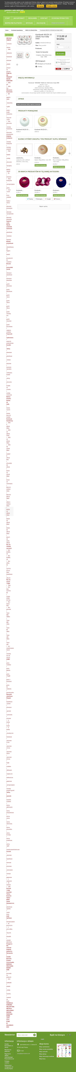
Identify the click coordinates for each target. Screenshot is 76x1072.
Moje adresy (42, 1054)
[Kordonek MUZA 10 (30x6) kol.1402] (24, 182)
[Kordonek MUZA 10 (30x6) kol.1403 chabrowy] (61, 182)
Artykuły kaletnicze (9, 950)
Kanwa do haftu (8, 402)
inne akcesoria (9, 122)
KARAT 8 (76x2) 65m (8, 456)
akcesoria (9, 382)
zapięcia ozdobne (8, 331)
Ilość (58, 44)
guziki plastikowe (9, 290)
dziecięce (8, 707)
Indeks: (37, 42)
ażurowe (8, 718)
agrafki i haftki (8, 98)
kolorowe (8, 60)
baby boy (8, 87)
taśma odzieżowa (9, 822)
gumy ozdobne (8, 663)
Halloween (9, 770)
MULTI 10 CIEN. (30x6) (8, 540)
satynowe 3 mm (8, 741)
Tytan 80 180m (7, 629)
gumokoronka (9, 692)
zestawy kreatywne (9, 142)
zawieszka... (20, 158)
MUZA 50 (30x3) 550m (8, 530)
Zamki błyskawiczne (9, 902)
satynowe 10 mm (8, 747)
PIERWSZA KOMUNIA (9, 1004)
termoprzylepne (9, 921)
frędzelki (8, 239)
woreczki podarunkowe (9, 342)
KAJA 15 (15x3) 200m (8, 473)
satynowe (8, 855)
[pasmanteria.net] (15, 10)
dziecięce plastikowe (9, 273)
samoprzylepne (9, 184)
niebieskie (9, 53)
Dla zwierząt (8, 946)
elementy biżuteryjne (9, 207)
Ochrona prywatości (60, 18)
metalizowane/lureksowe (9, 849)
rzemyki (8, 873)
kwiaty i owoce (8, 201)
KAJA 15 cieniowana (9, 481)
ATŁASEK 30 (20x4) (9, 465)
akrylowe (8, 363)
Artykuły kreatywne (9, 137)
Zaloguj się (41, 23)
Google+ (48, 199)
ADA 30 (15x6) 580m (8, 447)
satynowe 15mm (8, 752)
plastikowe (9, 232)
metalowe (8, 236)
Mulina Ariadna (8, 397)
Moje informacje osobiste (46, 1056)
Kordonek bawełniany (9, 419)
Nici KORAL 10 (8, 552)
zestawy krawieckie (9, 127)
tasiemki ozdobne (8, 800)
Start (7, 18)
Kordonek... (38, 158)
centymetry (9, 103)
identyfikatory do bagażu (9, 248)
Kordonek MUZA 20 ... (41, 129)
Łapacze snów (8, 222)
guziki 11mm (8, 296)
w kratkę (8, 721)
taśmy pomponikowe (9, 811)
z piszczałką (9, 928)
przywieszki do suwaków (9, 260)
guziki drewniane (9, 285)
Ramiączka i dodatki (9, 954)
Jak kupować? (19, 18)
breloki (8, 254)
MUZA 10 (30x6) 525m (8, 512)
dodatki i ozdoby (8, 156)
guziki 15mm (8, 301)
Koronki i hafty (8, 889)
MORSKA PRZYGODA (9, 965)
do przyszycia (9, 924)
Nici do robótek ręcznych (9, 546)
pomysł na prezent (8, 69)
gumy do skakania (8, 686)
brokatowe (9, 56)
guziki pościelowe (9, 325)
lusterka (8, 993)
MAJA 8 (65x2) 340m (8, 496)
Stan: (36, 45)
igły (9, 93)
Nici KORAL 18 (8, 557)
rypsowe (8, 711)
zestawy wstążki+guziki (9, 789)
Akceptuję (40, 6)
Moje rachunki (43, 1051)
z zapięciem (9, 880)
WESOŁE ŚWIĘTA (9, 39)
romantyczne (9, 733)
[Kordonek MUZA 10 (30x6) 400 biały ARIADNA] (24, 121)
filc (9, 173)
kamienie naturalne (8, 368)
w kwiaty (8, 728)
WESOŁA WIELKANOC (9, 1009)
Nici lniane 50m (8, 603)
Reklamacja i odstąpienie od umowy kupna (9, 1067)
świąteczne (9, 774)
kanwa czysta (8, 408)
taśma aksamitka (9, 828)
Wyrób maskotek (9, 225)
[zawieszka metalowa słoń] (24, 149)
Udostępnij (39, 199)
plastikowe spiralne (9, 907)
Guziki (8, 269)
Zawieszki (9, 228)
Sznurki (8, 851)
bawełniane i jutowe (9, 702)
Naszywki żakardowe (9, 695)
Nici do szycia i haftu (8, 581)
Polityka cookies (51, 6)
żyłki (9, 886)
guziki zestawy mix (8, 313)
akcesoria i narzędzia (9, 163)
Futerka (8, 960)
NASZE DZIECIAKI (9, 79)
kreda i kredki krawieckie (9, 112)
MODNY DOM (8, 968)
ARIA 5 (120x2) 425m (8, 504)
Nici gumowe (8, 608)
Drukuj (40, 66)
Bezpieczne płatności (13, 23)
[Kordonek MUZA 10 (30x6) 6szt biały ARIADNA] (19, 55)
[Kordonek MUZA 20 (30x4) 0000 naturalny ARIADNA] (43, 121)
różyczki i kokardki (8, 934)
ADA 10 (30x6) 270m (8, 432)
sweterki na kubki (8, 999)
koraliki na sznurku (8, 387)
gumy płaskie (8, 669)
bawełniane (9, 859)
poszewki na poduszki (8, 975)
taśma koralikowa (9, 839)
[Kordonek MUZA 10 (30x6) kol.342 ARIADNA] (43, 149)
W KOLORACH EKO (9, 1025)
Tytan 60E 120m (7, 622)
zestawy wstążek (8, 148)
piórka (8, 188)
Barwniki (8, 958)
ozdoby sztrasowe (9, 394)
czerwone (8, 43)
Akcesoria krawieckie (9, 91)
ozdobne (8, 766)
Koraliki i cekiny (8, 346)
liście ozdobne (8, 196)
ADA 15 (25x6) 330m (8, 440)
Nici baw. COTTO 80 (8, 589)
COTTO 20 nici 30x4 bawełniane (9, 571)
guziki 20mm (8, 307)
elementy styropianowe (9, 212)
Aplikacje (9, 918)
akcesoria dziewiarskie (9, 133)
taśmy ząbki (8, 845)
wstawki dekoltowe (9, 941)
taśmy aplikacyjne (9, 806)
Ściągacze (9, 944)
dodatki (8, 64)
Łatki (7, 916)
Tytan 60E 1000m (8, 614)
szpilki (8, 106)
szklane (8, 360)
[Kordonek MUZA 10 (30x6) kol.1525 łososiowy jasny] (61, 149)
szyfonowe (9, 714)
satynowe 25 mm (8, 758)
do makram (8, 883)
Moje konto (44, 1044)
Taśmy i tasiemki (8, 794)
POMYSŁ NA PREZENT (9, 75)
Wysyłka (29, 23)
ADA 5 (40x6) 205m (8, 425)
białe (9, 49)
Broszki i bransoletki (9, 265)
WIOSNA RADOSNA (9, 1013)
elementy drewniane (9, 218)
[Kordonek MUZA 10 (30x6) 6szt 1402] (43, 182)
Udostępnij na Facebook (44, 64)
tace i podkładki (8, 980)
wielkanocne (9, 777)
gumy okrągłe (8, 675)
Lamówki (9, 892)
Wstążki (8, 698)
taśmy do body (8, 834)
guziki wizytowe (8, 320)
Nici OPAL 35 (8, 563)
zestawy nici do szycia (8, 655)
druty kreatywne (9, 179)
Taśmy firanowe (8, 895)
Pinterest (57, 199)
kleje (9, 151)
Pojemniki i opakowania (9, 335)
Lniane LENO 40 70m (8, 598)
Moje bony (42, 1059)
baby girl (8, 83)
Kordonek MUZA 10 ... (23, 129)
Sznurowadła (9, 962)
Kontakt (44, 18)
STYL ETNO (8, 1020)
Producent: (38, 48)
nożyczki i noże (8, 118)
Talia (9, 585)
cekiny (8, 378)
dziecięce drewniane (9, 279)
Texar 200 (7, 643)
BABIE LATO (8, 1016)
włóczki (8, 578)
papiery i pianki (8, 170)
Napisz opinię (43, 206)
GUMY (8, 659)
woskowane (9, 870)
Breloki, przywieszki (9, 242)
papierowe (9, 781)
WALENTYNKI (9, 1006)
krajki (7, 762)
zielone (8, 47)
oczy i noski (8, 190)
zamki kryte (8, 913)
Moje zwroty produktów (46, 1049)
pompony (8, 177)
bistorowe (8, 866)
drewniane (9, 352)
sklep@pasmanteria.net (23, 1053)
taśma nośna (8, 817)
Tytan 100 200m (7, 637)
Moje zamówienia (44, 1047)
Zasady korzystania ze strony (9, 1045)
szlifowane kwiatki (9, 373)
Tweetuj (30, 199)
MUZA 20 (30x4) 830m (8, 521)
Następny (17, 64)
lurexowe (8, 862)
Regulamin (32, 18)
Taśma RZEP (8, 898)
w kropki (8, 724)
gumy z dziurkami (9, 680)
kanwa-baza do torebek (8, 415)
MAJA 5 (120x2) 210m (8, 489)
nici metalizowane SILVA (9, 648)
